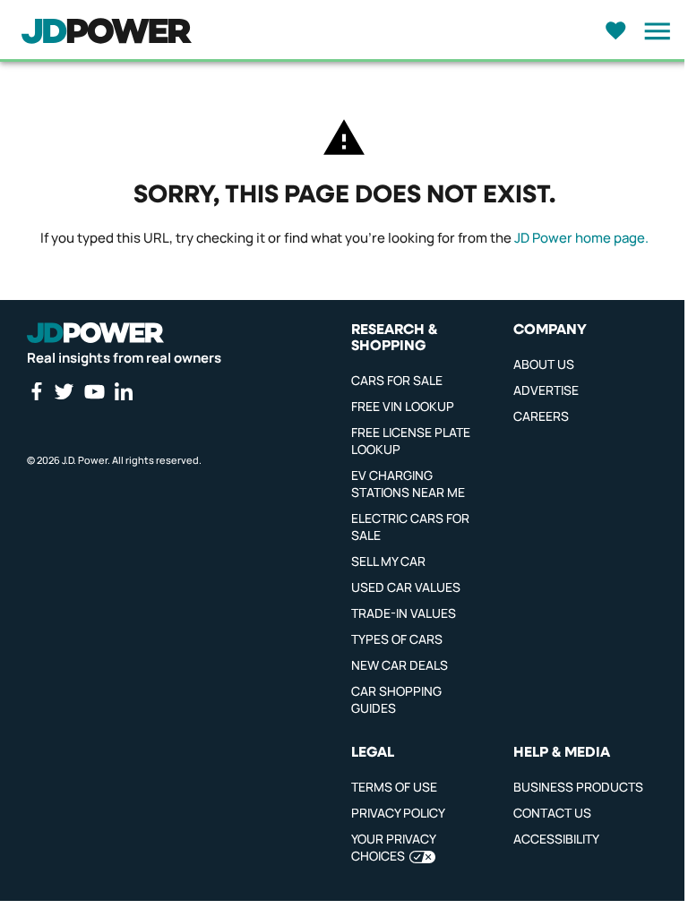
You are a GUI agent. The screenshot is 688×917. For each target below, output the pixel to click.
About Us (543, 364)
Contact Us (552, 812)
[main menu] (652, 31)
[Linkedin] (124, 391)
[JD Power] (95, 333)
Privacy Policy (398, 812)
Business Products (578, 786)
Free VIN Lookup (402, 406)
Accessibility (556, 838)
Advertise (546, 390)
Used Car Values (405, 587)
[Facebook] (36, 391)
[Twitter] (63, 391)
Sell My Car (388, 561)
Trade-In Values (403, 612)
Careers (541, 415)
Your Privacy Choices (393, 847)
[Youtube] (94, 391)
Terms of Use (394, 786)
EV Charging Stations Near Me (408, 484)
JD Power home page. (581, 237)
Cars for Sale (397, 380)
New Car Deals (399, 664)
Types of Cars (397, 638)
